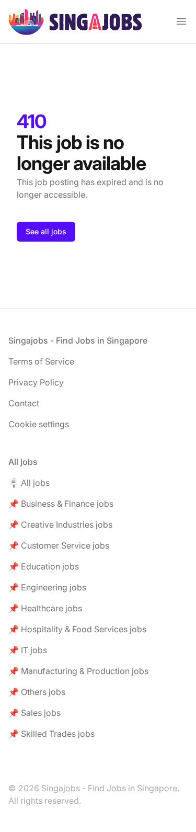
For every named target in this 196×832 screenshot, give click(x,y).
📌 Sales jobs (34, 713)
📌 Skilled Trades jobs (51, 733)
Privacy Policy (36, 382)
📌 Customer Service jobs (58, 545)
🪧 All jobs (29, 482)
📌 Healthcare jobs (45, 608)
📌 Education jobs (43, 566)
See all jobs (46, 231)
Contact (23, 403)
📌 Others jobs (36, 692)
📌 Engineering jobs (47, 587)
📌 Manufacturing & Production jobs (78, 671)
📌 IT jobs (27, 650)
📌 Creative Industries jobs (60, 524)
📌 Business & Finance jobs (60, 503)
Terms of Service (41, 361)
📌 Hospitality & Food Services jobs (77, 629)
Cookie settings (38, 424)
